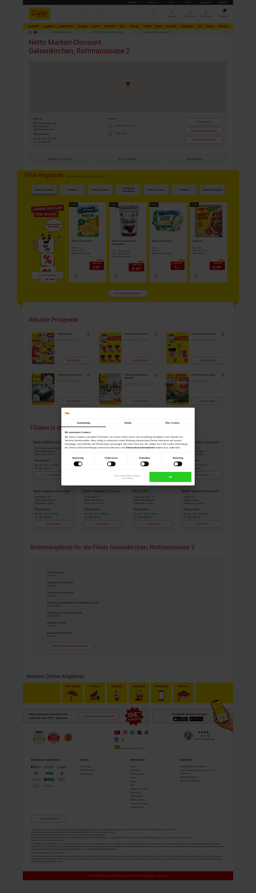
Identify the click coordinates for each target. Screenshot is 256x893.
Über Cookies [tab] (172, 423)
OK (170, 477)
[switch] (111, 464)
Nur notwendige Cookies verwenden (127, 476)
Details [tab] (128, 423)
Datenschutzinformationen (140, 447)
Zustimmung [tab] (83, 423)
